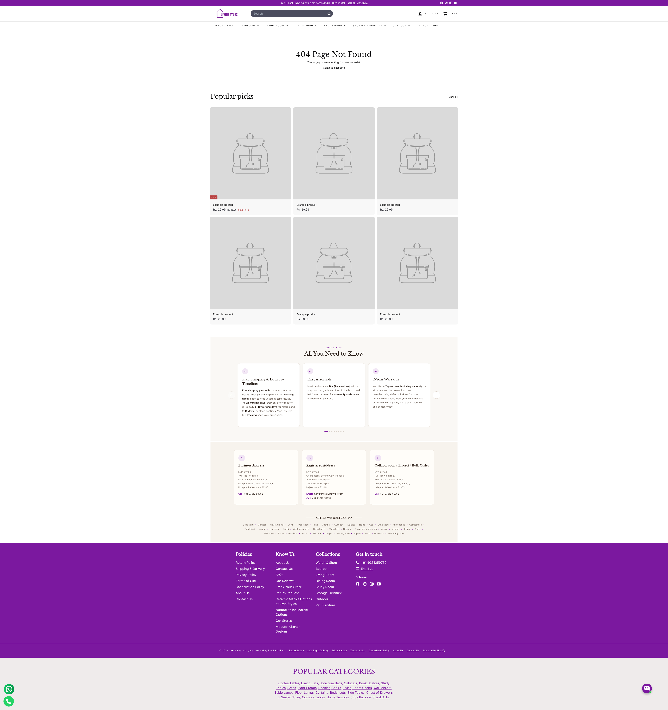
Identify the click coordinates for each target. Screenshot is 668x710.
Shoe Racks (359, 697)
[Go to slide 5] (336, 431)
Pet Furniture (428, 25)
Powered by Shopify (434, 650)
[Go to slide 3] (331, 431)
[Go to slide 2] (329, 431)
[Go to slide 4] (334, 431)
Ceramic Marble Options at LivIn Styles (294, 601)
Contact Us (244, 599)
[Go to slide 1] (326, 431)
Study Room (333, 25)
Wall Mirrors (382, 688)
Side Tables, (356, 692)
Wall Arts (382, 697)
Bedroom (249, 25)
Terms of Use (246, 581)
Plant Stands (307, 688)
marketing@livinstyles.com (324, 493)
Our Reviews (285, 581)
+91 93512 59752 (250, 493)
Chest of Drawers (379, 692)
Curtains (322, 692)
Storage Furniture (368, 25)
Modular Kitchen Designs (288, 629)
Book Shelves (369, 683)
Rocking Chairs (329, 688)
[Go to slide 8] (343, 431)
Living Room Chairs (357, 688)
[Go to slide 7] (340, 431)
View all (453, 96)
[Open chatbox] (647, 688)
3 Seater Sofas (289, 697)
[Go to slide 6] (338, 431)
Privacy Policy (246, 575)
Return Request (287, 593)
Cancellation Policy (250, 587)
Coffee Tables (288, 683)
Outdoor (400, 25)
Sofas (291, 688)
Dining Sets (309, 683)
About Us (242, 593)
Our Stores (284, 620)
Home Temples (338, 697)
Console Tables (313, 697)
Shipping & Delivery (250, 569)
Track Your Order (288, 587)
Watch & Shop (224, 25)
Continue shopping (334, 67)
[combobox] (291, 13)
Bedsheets (338, 692)
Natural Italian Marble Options (292, 612)
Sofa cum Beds (331, 683)
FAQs (279, 575)
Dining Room (305, 25)
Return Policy (246, 562)
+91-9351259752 (358, 2)
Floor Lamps (304, 692)
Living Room (275, 25)
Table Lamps (284, 692)
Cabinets (350, 683)
